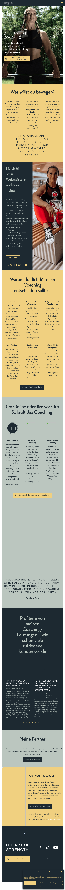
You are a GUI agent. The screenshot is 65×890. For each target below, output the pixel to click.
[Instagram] (40, 847)
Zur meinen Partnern (32, 760)
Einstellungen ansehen (56, 883)
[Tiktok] (48, 847)
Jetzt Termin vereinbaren (33, 387)
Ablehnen (42, 883)
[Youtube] (55, 847)
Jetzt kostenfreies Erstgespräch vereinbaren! (34, 495)
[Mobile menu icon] (61, 3)
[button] (62, 872)
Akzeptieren (30, 883)
